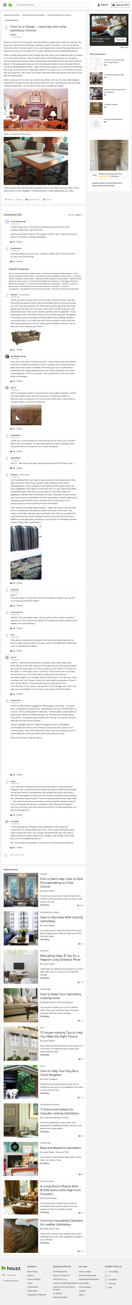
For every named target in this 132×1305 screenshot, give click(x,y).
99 (82, 1059)
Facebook (113, 1279)
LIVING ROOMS (46, 1181)
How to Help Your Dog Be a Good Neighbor (59, 1073)
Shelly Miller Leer (51, 1229)
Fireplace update (110, 104)
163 (82, 1097)
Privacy (30, 1279)
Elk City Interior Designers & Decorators (25, 273)
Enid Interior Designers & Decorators (57, 273)
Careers (30, 1275)
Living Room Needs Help (114, 75)
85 (82, 1213)
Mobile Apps (32, 1291)
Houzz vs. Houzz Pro (61, 1275)
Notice (38, 1279)
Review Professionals (87, 1275)
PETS (42, 1066)
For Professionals (60, 1272)
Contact (82, 1291)
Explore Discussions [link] (12, 15)
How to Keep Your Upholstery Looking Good (60, 996)
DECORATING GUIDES (49, 912)
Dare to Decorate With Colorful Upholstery (61, 919)
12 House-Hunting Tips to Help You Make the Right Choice (61, 1034)
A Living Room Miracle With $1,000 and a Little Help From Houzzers (60, 1190)
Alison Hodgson (50, 1079)
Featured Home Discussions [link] (33, 15)
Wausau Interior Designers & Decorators (52, 279)
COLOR (43, 874)
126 (82, 982)
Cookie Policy (32, 1287)
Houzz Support (85, 1287)
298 (82, 905)
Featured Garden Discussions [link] (59, 15)
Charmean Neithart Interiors (56, 1117)
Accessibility (84, 1283)
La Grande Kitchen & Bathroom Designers (43, 284)
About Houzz (32, 1272)
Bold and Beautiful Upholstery (60, 1148)
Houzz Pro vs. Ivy (60, 1279)
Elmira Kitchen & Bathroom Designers (44, 281)
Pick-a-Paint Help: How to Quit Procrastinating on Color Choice (61, 882)
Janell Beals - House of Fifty (56, 1152)
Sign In (81, 1295)
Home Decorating (11, 20)
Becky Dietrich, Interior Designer (58, 1002)
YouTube (112, 1283)
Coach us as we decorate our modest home (114, 61)
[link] (112, 176)
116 (82, 1021)
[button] (5, 5)
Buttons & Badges (60, 1297)
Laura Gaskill (49, 891)
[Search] (17, 4)
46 (82, 944)
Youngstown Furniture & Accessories (35, 289)
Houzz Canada (85, 1272)
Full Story (44, 939)
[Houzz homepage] (10, 5)
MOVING (44, 951)
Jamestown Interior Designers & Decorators (53, 276)
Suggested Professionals (89, 1279)
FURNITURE (45, 989)
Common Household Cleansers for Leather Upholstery (61, 1222)
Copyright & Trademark (36, 1295)
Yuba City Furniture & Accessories (65, 289)
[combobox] (53, 4)
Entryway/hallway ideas (113, 119)
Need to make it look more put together (114, 91)
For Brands (57, 1293)
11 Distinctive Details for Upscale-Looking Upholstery (59, 1111)
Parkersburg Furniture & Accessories (35, 286)
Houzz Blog (113, 1272)
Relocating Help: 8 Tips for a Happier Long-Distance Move (60, 957)
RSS (110, 1287)
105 (82, 1251)
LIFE (42, 1028)
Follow (48, 200)
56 (82, 1136)
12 (82, 1174)
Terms (29, 1283)
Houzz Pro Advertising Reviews (65, 1283)
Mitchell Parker (50, 1198)
